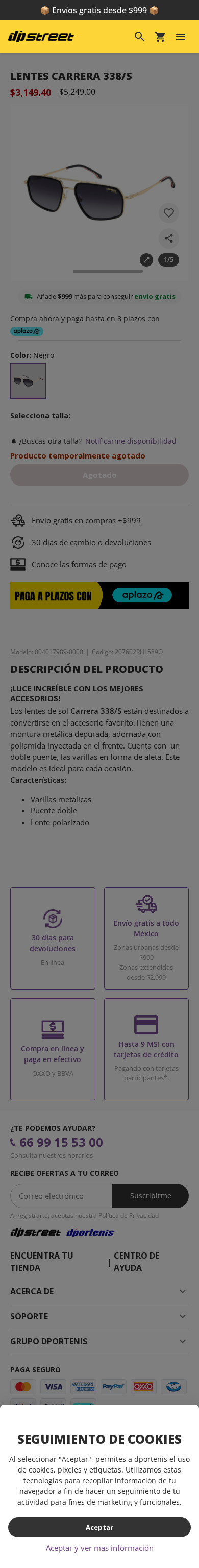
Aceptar (99, 1527)
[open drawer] (180, 37)
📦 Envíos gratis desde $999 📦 (99, 10)
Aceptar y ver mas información (100, 1547)
